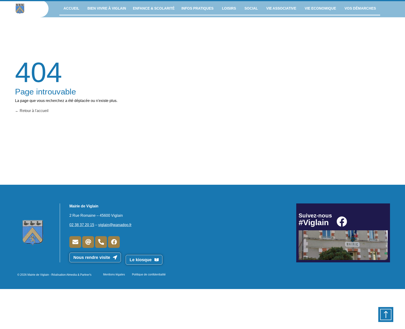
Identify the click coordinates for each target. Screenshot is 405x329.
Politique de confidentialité (149, 274)
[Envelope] (75, 242)
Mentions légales (114, 274)
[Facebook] (114, 242)
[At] (88, 242)
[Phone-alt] (101, 242)
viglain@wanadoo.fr (114, 225)
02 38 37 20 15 (81, 225)
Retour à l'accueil (34, 111)
